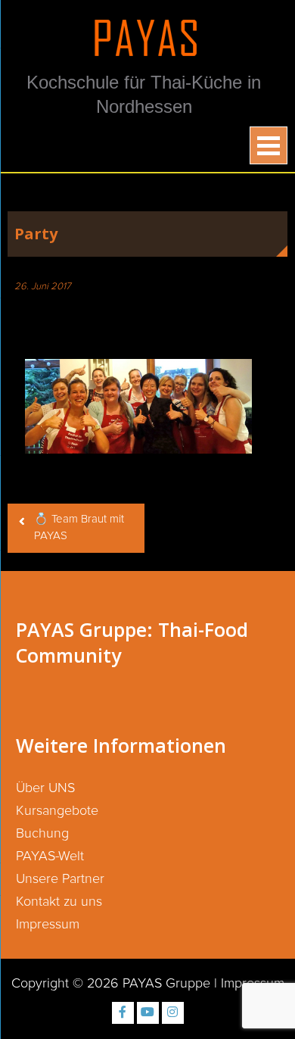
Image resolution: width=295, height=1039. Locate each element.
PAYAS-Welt (50, 856)
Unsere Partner (60, 879)
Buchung (42, 834)
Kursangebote (57, 811)
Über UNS (45, 788)
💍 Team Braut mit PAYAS (79, 527)
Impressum (47, 924)
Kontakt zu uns (59, 902)
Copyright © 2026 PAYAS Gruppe (110, 984)
